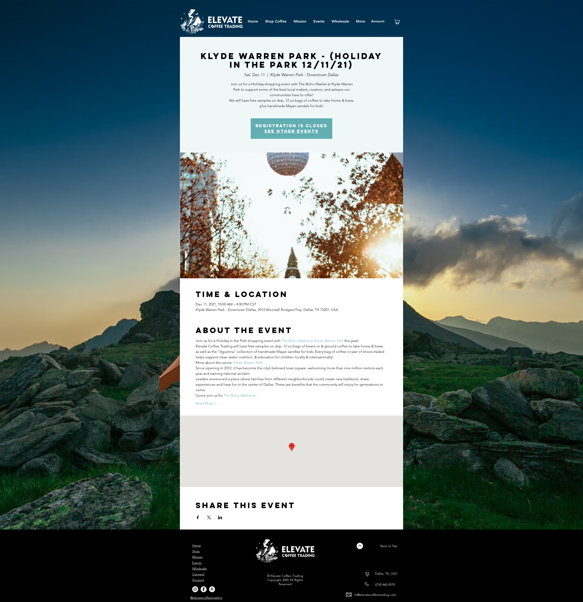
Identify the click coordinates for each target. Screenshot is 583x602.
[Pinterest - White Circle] (212, 589)
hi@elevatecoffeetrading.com (375, 595)
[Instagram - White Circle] (195, 589)
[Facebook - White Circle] (204, 589)
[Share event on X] (209, 517)
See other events (291, 131)
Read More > (206, 403)
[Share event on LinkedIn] (220, 517)
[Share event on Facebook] (198, 517)
